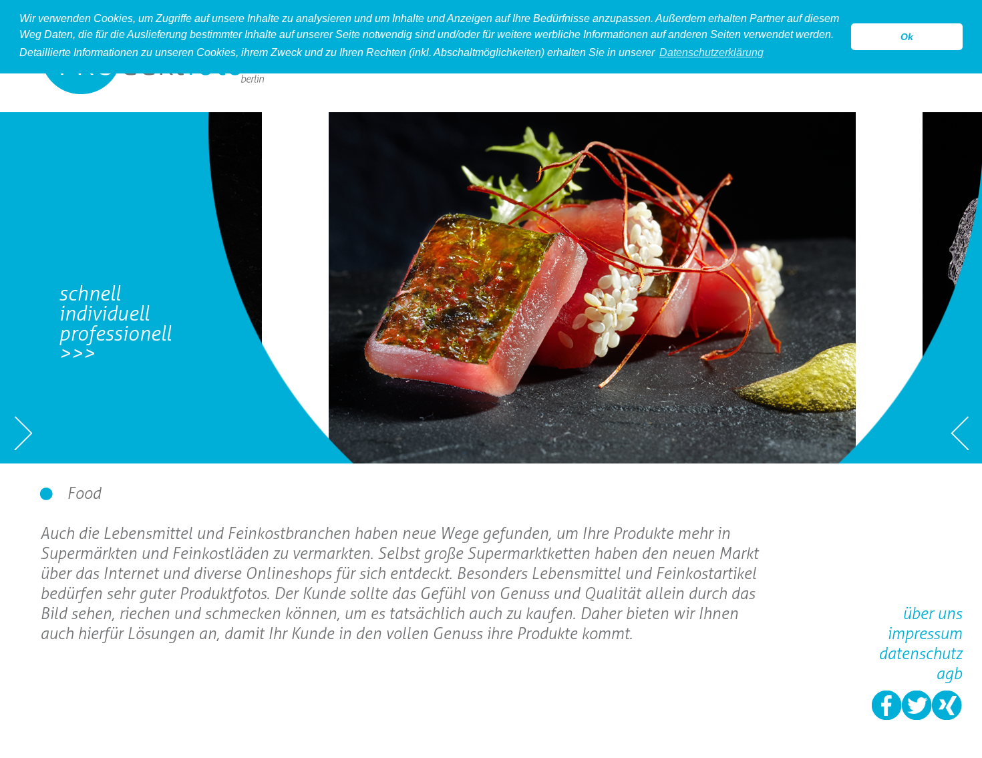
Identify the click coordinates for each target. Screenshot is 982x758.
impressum (924, 633)
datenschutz (920, 653)
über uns (932, 613)
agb (949, 673)
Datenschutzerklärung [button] (711, 52)
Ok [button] (907, 36)
